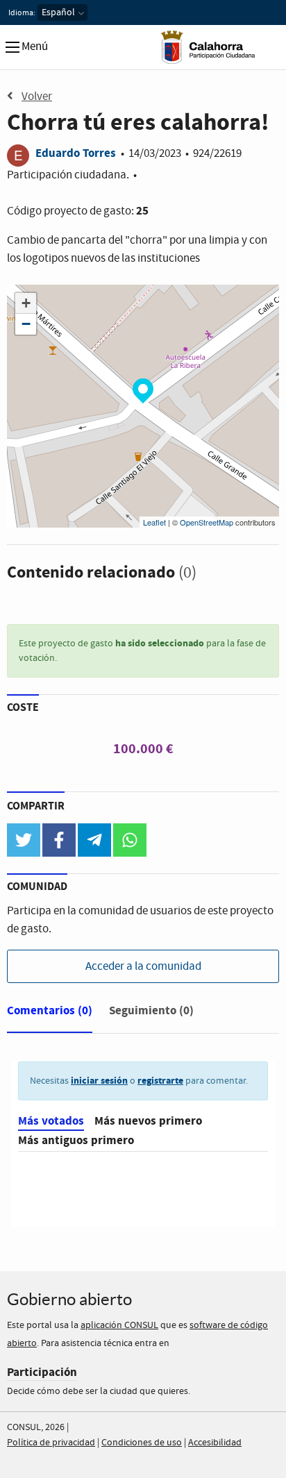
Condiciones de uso (141, 1442)
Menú (33, 47)
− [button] (26, 324)
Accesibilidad (215, 1442)
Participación (42, 1372)
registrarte (160, 1080)
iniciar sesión (99, 1080)
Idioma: (21, 13)
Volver (37, 97)
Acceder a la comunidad (143, 967)
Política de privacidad (51, 1442)
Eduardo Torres (75, 153)
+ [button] (26, 303)
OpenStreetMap (206, 522)
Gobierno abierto (69, 1299)
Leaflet (154, 522)
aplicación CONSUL (119, 1325)
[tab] (49, 1013)
